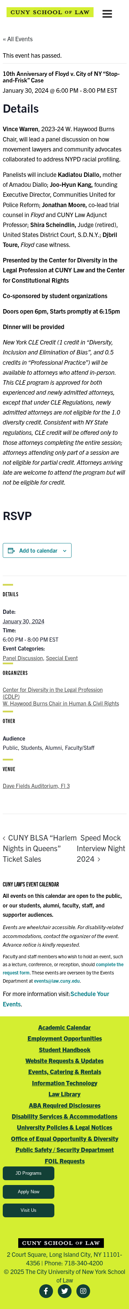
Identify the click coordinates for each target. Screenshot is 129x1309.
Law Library (64, 1094)
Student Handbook (64, 1049)
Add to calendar (38, 550)
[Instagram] (83, 1291)
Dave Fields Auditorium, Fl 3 (36, 785)
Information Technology (64, 1083)
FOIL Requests (65, 1161)
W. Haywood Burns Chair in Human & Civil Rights (61, 703)
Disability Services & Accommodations (64, 1116)
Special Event (62, 657)
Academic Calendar (64, 1027)
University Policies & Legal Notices (64, 1127)
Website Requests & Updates (64, 1060)
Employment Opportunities (65, 1038)
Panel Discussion (23, 657)
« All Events (18, 39)
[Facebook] (46, 1291)
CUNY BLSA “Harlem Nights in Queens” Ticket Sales (40, 848)
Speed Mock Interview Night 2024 (101, 848)
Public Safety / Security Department (64, 1149)
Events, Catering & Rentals (64, 1071)
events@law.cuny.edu (57, 981)
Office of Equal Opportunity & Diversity (64, 1138)
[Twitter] (65, 1291)
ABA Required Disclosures (64, 1105)
